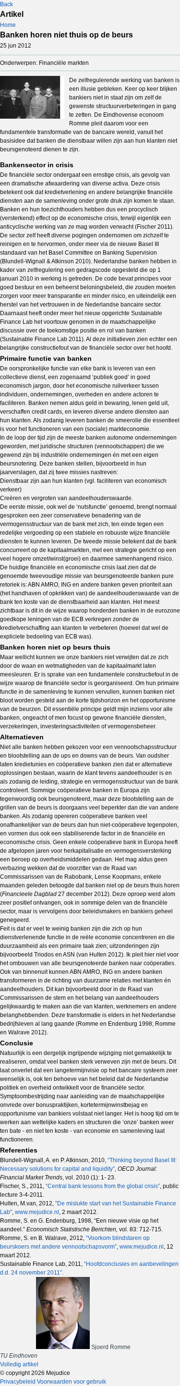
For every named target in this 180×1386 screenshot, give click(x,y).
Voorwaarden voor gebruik (71, 1381)
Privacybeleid (18, 1381)
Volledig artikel (19, 1364)
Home (8, 25)
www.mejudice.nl (37, 1212)
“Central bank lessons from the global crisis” (103, 1186)
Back (6, 4)
